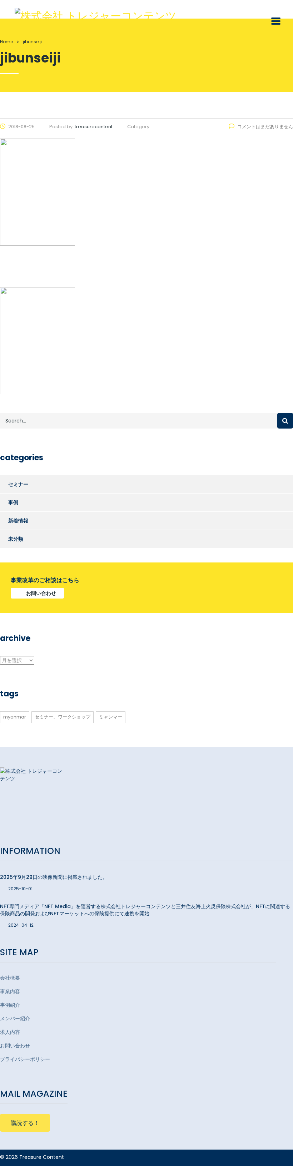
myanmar (14, 717)
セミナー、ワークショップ (62, 717)
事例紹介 (10, 1005)
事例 (13, 502)
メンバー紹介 (15, 1018)
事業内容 (10, 991)
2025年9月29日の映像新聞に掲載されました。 (54, 877)
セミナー (18, 484)
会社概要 (10, 978)
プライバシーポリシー (25, 1059)
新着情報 (18, 520)
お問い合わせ (41, 593)
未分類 (15, 538)
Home (6, 42)
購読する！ (25, 1123)
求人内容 (10, 1032)
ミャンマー (110, 717)
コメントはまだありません (265, 126)
